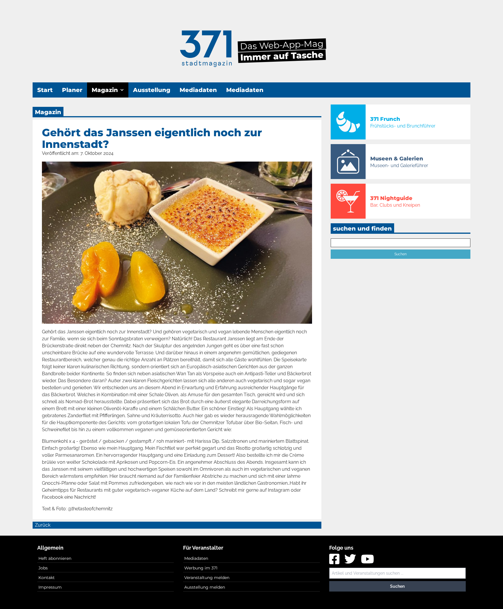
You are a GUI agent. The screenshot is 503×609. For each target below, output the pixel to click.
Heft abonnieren (54, 558)
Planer (72, 89)
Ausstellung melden (204, 587)
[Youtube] (367, 561)
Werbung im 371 (200, 568)
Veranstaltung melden (206, 577)
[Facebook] (335, 561)
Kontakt (46, 577)
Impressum (50, 587)
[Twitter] (350, 561)
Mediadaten (198, 89)
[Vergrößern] (177, 243)
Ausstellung (151, 89)
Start (45, 89)
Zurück (42, 525)
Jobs (43, 568)
